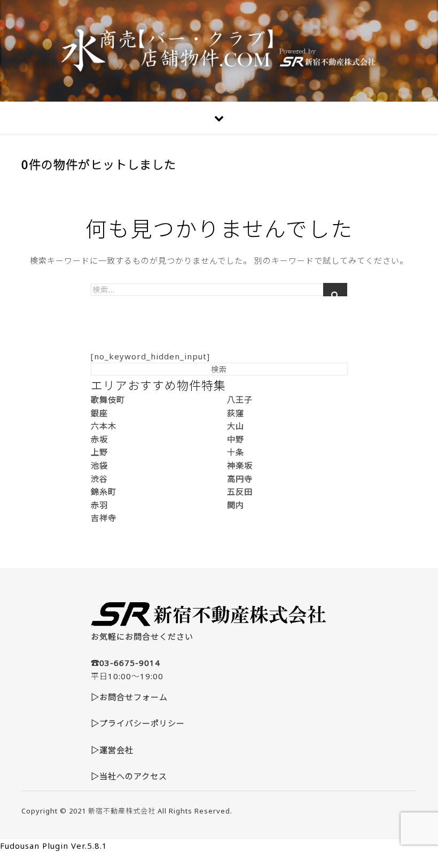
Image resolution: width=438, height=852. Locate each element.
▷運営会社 (112, 749)
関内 (235, 505)
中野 (235, 439)
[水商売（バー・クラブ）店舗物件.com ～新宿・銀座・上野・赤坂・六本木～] (219, 50)
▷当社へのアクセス (129, 776)
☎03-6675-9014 (125, 662)
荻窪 (235, 413)
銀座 (99, 413)
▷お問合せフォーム (129, 697)
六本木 (103, 425)
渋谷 (99, 478)
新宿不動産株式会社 (121, 811)
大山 (235, 425)
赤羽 (99, 505)
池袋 (99, 465)
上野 (99, 452)
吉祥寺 (103, 517)
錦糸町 (103, 491)
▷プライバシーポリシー (138, 723)
